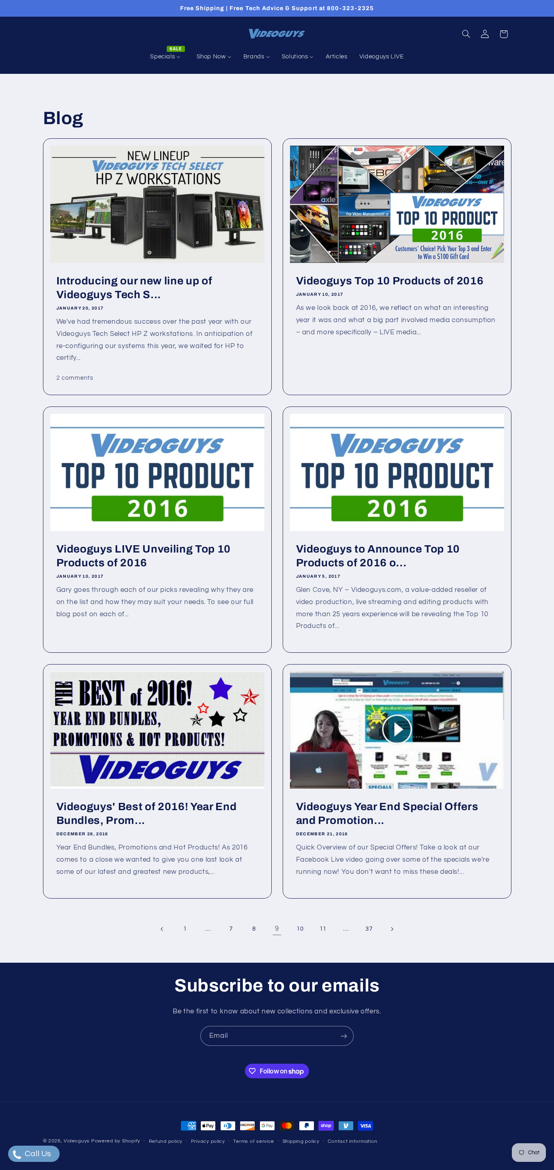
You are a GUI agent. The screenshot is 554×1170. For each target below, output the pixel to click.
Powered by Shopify (115, 1141)
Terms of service (253, 1141)
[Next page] (391, 929)
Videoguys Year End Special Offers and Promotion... (387, 813)
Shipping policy (301, 1141)
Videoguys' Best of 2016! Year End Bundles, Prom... (146, 813)
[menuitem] (167, 57)
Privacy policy (208, 1141)
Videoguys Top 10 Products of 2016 (390, 281)
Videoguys (77, 1141)
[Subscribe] (344, 1036)
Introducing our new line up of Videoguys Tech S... (134, 288)
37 (368, 929)
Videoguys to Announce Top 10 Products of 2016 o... (378, 556)
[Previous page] (161, 929)
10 (299, 929)
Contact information (352, 1141)
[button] (466, 34)
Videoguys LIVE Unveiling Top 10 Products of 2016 (143, 556)
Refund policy (166, 1141)
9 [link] (277, 928)
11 (323, 929)
